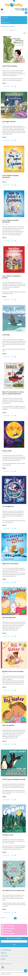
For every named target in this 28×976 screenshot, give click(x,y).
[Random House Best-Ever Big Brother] (14, 587)
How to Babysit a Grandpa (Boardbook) (10, 176)
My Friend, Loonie (7, 835)
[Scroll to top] (25, 971)
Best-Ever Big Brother (9, 617)
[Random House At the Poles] (14, 305)
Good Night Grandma (8, 121)
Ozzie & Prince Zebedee (9, 66)
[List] (26, 33)
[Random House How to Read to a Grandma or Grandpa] (14, 246)
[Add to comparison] (12, 86)
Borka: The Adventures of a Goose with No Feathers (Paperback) (13, 392)
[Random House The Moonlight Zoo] (14, 476)
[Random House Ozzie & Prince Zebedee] (14, 36)
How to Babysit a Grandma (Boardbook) (10, 221)
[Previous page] (7, 918)
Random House (12, 30)
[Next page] (26, 918)
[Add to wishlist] (15, 86)
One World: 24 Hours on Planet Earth (13, 890)
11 (23, 918)
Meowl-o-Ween (7, 451)
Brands (6, 30)
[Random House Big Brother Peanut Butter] (14, 533)
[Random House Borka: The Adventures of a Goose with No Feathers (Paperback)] (14, 362)
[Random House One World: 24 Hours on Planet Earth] (14, 860)
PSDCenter (21, 972)
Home (2, 30)
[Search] (26, 12)
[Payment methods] (2, 967)
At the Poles (6, 335)
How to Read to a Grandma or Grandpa (11, 276)
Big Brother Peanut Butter (10, 563)
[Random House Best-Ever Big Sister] (14, 695)
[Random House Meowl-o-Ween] (14, 421)
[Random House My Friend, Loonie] (14, 805)
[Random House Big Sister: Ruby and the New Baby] (14, 641)
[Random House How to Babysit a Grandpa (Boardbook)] (14, 145)
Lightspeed (8, 974)
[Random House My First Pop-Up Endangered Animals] (14, 749)
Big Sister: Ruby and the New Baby (12, 671)
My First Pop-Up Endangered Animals (13, 779)
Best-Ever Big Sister (8, 725)
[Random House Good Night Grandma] (14, 91)
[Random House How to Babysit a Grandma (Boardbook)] (14, 190)
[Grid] (24, 33)
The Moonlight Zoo (8, 506)
